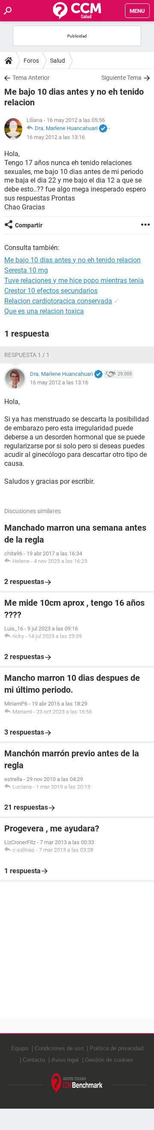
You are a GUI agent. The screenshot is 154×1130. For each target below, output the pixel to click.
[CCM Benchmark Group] (77, 1083)
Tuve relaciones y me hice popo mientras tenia (74, 280)
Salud (57, 60)
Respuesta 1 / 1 (27, 354)
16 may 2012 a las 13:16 (56, 137)
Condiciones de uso (59, 1048)
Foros (31, 60)
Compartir (28, 225)
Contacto (34, 1060)
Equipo (19, 1048)
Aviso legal (65, 1060)
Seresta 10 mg (26, 270)
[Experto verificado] (103, 129)
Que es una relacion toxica (44, 311)
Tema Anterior (31, 77)
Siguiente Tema (121, 77)
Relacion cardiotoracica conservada (58, 301)
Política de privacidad (116, 1048)
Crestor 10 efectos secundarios (51, 291)
